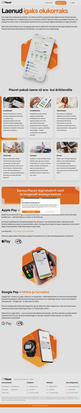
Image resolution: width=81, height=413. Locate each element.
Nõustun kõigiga (31, 211)
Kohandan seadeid (50, 211)
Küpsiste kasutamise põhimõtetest (50, 207)
